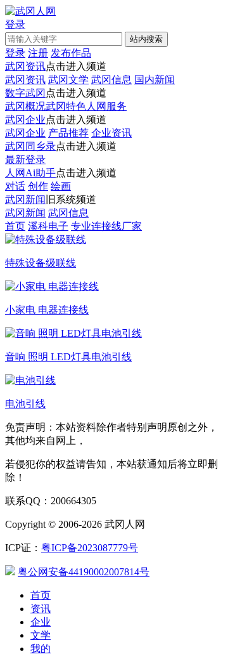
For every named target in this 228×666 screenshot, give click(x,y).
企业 (40, 622)
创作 (38, 186)
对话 (15, 186)
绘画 (61, 186)
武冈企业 (25, 119)
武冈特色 (66, 106)
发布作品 (71, 53)
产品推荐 (68, 132)
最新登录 (25, 159)
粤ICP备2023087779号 (89, 547)
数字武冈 (25, 93)
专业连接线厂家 (106, 226)
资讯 (40, 608)
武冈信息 (111, 79)
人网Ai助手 (30, 172)
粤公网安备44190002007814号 (83, 571)
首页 (15, 226)
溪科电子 (48, 226)
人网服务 (106, 106)
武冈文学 (68, 79)
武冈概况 (25, 106)
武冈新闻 (25, 199)
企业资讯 (111, 132)
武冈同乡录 (30, 146)
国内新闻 (154, 79)
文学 (40, 635)
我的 (40, 648)
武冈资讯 (25, 66)
